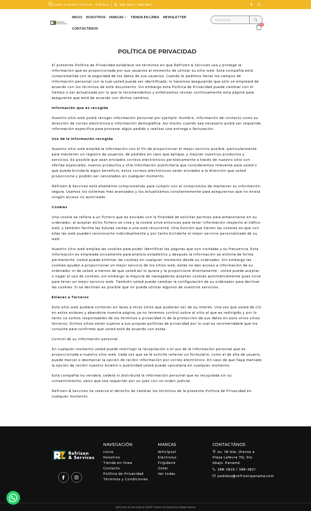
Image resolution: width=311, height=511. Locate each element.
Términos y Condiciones (125, 479)
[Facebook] (251, 4)
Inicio (77, 17)
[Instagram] (259, 4)
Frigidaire (167, 463)
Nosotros (95, 17)
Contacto (111, 468)
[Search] (256, 20)
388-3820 (127, 4)
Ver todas (166, 474)
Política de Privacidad (123, 474)
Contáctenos (85, 28)
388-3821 (145, 4)
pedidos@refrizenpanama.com (245, 476)
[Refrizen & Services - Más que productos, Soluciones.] (57, 22)
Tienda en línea (144, 17)
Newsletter (174, 17)
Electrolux (167, 457)
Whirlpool (167, 452)
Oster (163, 468)
